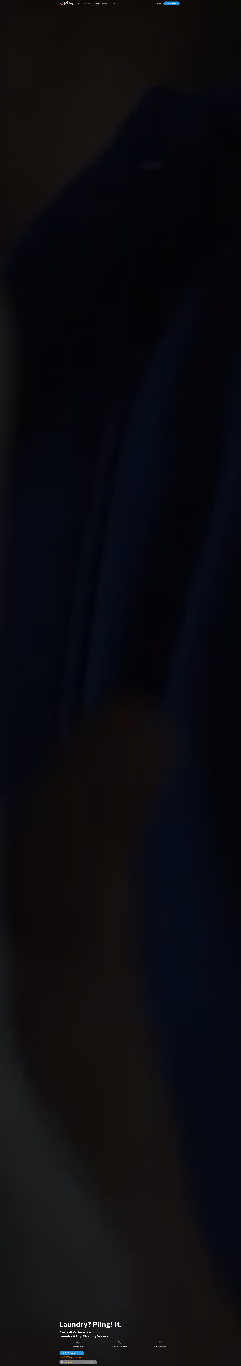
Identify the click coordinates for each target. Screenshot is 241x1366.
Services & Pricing (83, 3)
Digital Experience (100, 3)
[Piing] (66, 3)
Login (159, 3)
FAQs (114, 3)
